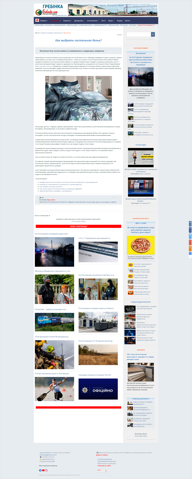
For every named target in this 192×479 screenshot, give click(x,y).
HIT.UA (99, 470)
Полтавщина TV (144, 203)
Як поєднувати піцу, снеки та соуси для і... (141, 276)
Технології (132, 25)
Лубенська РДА (113, 25)
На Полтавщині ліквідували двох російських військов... (143, 105)
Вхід (83, 221)
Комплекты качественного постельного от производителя (61, 184)
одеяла (113, 202)
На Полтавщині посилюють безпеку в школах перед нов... (140, 127)
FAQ (99, 464)
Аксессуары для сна (94, 202)
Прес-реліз (124, 25)
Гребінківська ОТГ (100, 25)
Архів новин (39, 25)
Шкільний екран (59, 25)
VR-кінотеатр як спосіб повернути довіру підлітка (146, 339)
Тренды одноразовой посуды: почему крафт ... (142, 271)
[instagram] (46, 471)
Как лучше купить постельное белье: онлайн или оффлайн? (61, 189)
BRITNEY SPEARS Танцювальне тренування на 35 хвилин (141, 170)
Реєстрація (76, 221)
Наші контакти (45, 453)
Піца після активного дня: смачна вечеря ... (141, 287)
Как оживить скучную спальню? (51, 187)
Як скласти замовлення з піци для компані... (143, 265)
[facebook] (40, 471)
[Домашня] (36, 20)
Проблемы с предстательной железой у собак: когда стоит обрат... (146, 325)
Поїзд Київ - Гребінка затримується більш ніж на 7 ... (140, 135)
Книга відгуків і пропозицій (107, 461)
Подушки (71, 202)
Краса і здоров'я (145, 174)
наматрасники (80, 202)
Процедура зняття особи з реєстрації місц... (142, 425)
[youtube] (43, 471)
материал (106, 202)
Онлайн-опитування (105, 459)
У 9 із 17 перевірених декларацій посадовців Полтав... (139, 111)
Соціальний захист (86, 25)
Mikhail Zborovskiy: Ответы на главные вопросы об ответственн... (146, 333)
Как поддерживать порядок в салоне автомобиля (147, 307)
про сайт (52, 461)
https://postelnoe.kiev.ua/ (44, 66)
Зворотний (46, 459)
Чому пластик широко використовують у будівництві (144, 316)
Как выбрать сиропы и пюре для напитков (142, 282)
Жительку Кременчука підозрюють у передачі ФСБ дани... (139, 119)
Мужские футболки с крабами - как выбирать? (56, 191)
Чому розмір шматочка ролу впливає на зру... (142, 293)
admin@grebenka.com (49, 455)
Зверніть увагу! (72, 25)
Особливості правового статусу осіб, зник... (141, 420)
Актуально (49, 25)
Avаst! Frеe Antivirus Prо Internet (55, 202)
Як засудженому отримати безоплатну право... (142, 414)
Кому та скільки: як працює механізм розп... (142, 403)
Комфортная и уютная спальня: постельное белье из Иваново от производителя (68, 182)
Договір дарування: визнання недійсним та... (142, 408)
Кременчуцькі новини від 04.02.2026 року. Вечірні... (141, 200)
